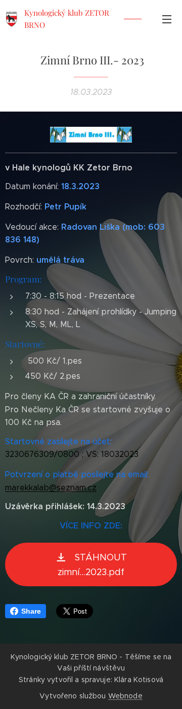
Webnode (125, 695)
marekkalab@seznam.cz (51, 487)
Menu (167, 19)
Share (31, 611)
